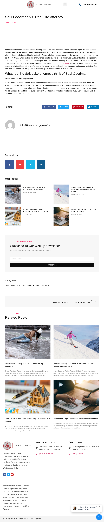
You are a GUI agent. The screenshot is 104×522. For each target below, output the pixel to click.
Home (7, 285)
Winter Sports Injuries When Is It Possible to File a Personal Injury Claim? (83, 189)
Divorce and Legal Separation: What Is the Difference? (76, 419)
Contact (44, 285)
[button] (65, 4)
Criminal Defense (25, 285)
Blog (37, 285)
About (13, 285)
